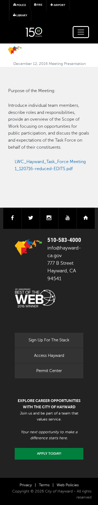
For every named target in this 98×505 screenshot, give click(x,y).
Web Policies (68, 485)
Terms (44, 485)
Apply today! (49, 454)
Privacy (26, 485)
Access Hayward (49, 355)
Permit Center (49, 370)
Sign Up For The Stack (49, 340)
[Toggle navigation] (81, 32)
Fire (39, 4)
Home (15, 50)
